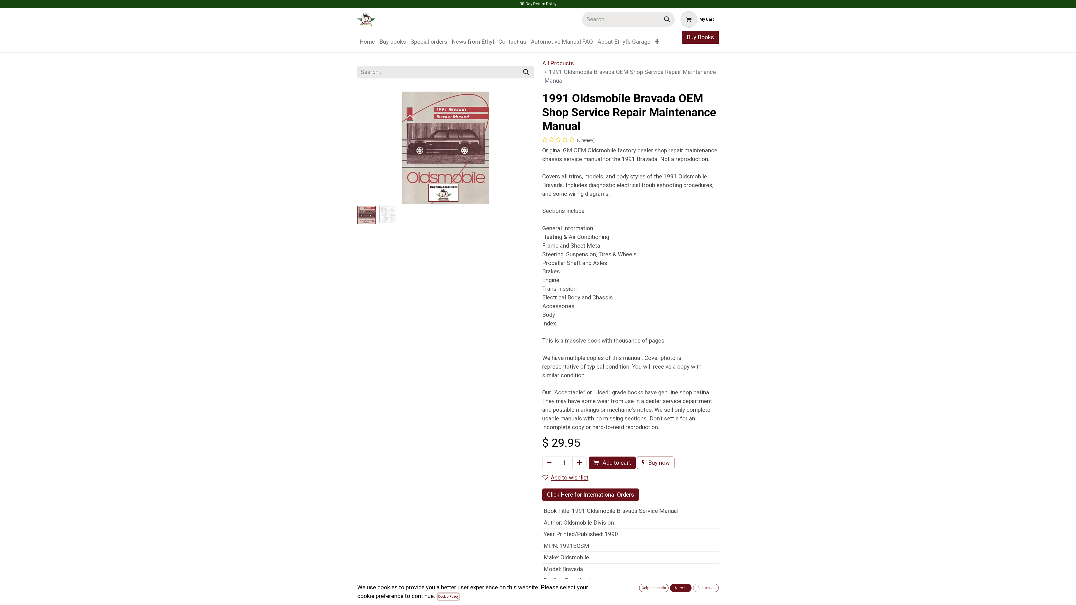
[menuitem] (367, 41)
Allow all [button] (680, 588)
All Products (558, 63)
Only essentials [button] (654, 588)
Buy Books (700, 37)
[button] (370, 147)
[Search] (667, 19)
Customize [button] (706, 588)
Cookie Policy (448, 597)
